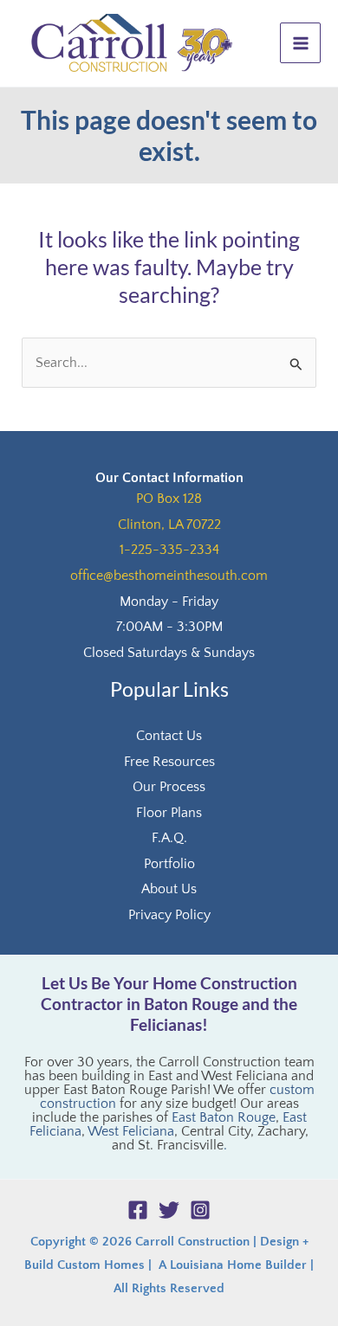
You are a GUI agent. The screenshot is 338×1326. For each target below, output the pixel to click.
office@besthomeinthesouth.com (169, 575)
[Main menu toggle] (300, 43)
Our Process (169, 787)
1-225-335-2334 (169, 549)
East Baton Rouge (224, 1117)
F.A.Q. (169, 838)
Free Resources (169, 761)
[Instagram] (200, 1210)
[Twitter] (169, 1210)
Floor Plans (169, 813)
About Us (169, 889)
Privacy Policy (169, 915)
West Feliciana (131, 1131)
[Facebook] (137, 1210)
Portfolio (169, 864)
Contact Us (169, 735)
